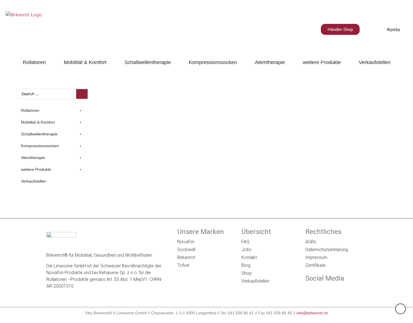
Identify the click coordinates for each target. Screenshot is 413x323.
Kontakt (249, 257)
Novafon (185, 241)
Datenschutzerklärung (326, 249)
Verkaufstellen (375, 62)
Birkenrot (186, 257)
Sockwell (186, 249)
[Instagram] (325, 290)
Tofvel (183, 265)
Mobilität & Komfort (85, 62)
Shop (246, 273)
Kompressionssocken (213, 62)
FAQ (245, 241)
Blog (245, 265)
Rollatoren (34, 62)
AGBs (310, 241)
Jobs (246, 249)
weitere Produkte (322, 62)
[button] (52, 110)
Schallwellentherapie (147, 62)
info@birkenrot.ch (312, 313)
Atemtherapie (270, 62)
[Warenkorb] (367, 29)
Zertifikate (315, 265)
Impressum (316, 257)
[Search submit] (82, 94)
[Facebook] (309, 290)
